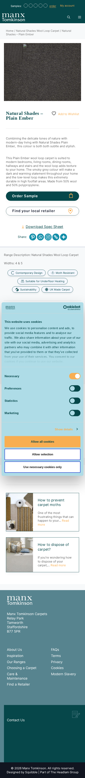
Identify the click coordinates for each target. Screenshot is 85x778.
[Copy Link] (55, 237)
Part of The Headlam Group (59, 772)
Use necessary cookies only (42, 467)
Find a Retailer (18, 684)
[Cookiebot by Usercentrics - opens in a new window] (63, 307)
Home (9, 30)
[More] (63, 237)
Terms (56, 656)
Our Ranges (16, 662)
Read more (58, 565)
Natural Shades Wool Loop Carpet (37, 30)
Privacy (56, 662)
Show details (64, 429)
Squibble (31, 772)
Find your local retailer (33, 211)
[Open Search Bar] (68, 17)
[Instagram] (48, 237)
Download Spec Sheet (44, 227)
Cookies (57, 668)
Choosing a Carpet (21, 668)
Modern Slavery (63, 674)
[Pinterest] (32, 237)
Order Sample (25, 196)
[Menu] (79, 17)
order (52, 6)
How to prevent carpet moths (51, 502)
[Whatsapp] (40, 237)
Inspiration (15, 656)
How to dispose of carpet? (53, 546)
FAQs (55, 650)
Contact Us (16, 720)
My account (67, 5)
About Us (14, 650)
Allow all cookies (42, 441)
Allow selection (42, 454)
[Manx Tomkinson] (13, 17)
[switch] (74, 388)
